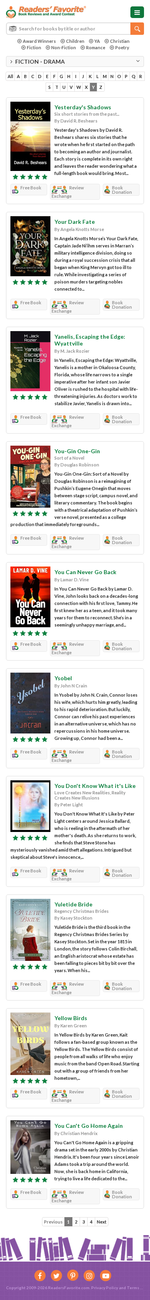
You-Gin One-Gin (77, 451)
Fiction (34, 47)
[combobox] (75, 28)
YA (97, 41)
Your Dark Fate (74, 221)
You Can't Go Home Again (88, 1125)
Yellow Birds (70, 1018)
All (10, 76)
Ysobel (63, 678)
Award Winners (39, 41)
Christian (120, 41)
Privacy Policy (104, 1287)
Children (75, 41)
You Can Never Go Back (85, 572)
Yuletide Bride (73, 904)
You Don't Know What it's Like (95, 785)
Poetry (122, 47)
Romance (95, 47)
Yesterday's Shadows (82, 107)
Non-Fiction (63, 47)
